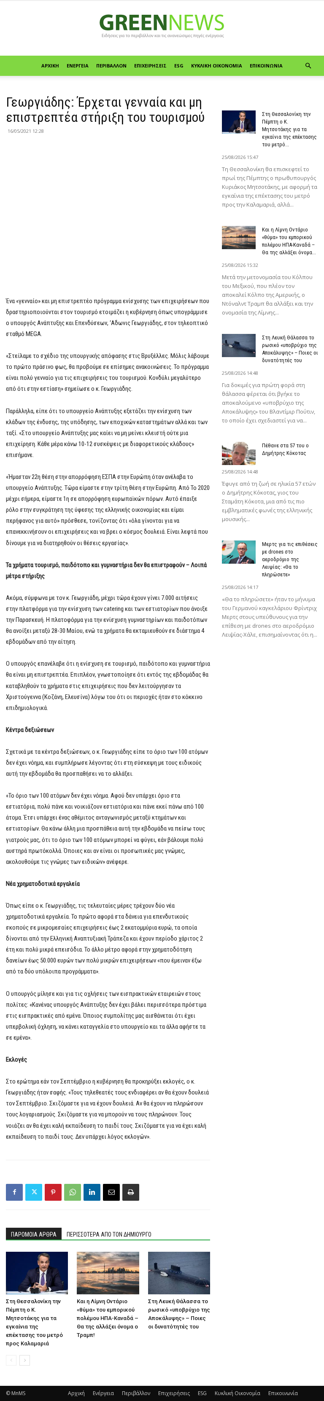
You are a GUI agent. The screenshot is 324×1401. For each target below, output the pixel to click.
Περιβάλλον (111, 65)
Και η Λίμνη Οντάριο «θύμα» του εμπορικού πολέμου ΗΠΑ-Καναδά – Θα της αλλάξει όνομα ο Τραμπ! (107, 1318)
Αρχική (50, 65)
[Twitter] (33, 1192)
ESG (179, 65)
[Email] (111, 1192)
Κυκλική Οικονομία (216, 65)
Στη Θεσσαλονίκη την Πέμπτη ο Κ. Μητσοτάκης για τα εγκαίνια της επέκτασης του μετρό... (289, 129)
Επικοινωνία (266, 65)
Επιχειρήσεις (150, 65)
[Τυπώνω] (130, 1192)
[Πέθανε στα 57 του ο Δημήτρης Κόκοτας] (239, 453)
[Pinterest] (53, 1192)
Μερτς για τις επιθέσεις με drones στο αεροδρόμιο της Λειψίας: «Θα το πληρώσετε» (290, 559)
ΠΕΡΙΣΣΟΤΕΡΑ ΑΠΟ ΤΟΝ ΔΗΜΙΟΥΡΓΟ (109, 1234)
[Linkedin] (92, 1192)
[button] (308, 66)
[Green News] (162, 29)
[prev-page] (11, 1360)
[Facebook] (14, 1192)
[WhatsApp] (72, 1192)
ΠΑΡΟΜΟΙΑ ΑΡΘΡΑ (34, 1234)
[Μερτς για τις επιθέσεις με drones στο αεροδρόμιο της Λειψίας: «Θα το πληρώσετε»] (239, 552)
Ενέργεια (78, 65)
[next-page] (24, 1360)
